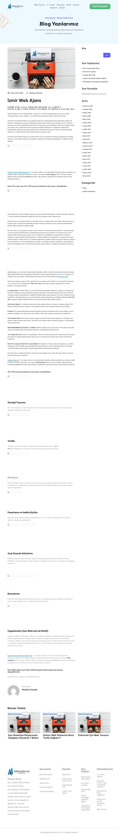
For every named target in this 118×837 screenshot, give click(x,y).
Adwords (53, 8)
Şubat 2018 (87, 123)
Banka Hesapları (46, 775)
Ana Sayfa (50, 18)
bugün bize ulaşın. (63, 276)
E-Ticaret (51, 5)
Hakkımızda (44, 783)
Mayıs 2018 (87, 113)
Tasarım (76, 5)
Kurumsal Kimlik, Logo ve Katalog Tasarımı (101, 784)
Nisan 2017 (87, 156)
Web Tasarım (39, 5)
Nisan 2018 (87, 116)
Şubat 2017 (87, 163)
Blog (84, 188)
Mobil (68, 5)
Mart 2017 (86, 159)
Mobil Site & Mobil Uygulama (101, 793)
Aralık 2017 (87, 129)
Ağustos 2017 (88, 143)
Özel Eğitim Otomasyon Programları (95, 82)
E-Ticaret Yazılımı (101, 776)
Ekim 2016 (86, 176)
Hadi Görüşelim (100, 6)
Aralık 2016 (87, 169)
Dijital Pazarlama (89, 191)
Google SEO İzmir (89, 75)
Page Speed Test (67, 786)
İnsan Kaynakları (46, 787)
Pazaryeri (60, 5)
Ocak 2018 (87, 126)
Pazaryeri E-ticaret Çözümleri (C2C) (102, 802)
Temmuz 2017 (88, 146)
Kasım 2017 (87, 133)
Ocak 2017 (87, 166)
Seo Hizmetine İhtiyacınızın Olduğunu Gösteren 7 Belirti (23, 736)
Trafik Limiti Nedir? (67, 792)
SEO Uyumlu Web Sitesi (91, 68)
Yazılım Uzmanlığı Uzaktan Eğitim (94, 78)
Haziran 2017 (87, 149)
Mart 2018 (86, 119)
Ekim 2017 (86, 136)
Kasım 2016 (87, 173)
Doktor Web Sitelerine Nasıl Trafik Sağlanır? (58, 736)
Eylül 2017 (86, 139)
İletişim (62, 8)
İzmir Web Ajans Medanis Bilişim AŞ (19, 172)
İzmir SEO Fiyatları (89, 72)
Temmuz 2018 (88, 106)
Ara (84, 48)
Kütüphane (66, 775)
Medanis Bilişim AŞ (13, 360)
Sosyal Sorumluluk (47, 791)
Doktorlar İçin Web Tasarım (93, 735)
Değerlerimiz (45, 779)
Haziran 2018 (87, 109)
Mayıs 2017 (87, 153)
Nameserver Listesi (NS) (67, 780)
